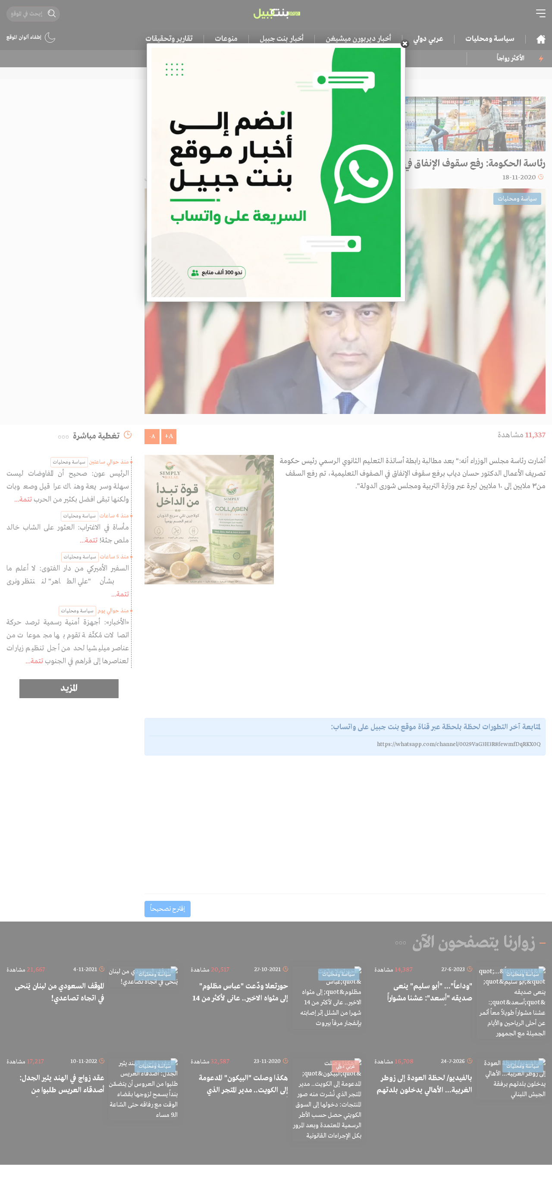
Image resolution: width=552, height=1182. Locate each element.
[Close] (405, 43)
